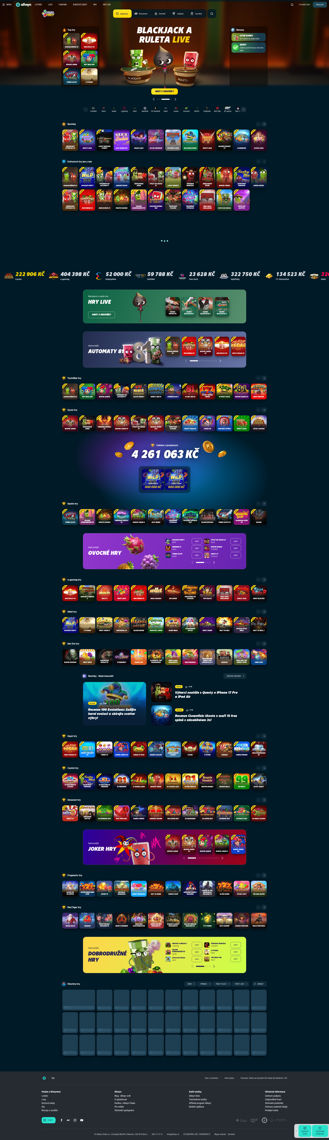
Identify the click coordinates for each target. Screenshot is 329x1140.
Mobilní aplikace (196, 1106)
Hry (95, 4)
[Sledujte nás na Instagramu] (75, 1120)
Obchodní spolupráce (124, 1110)
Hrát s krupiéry (101, 315)
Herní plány (229, 1078)
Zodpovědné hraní (273, 1099)
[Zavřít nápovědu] (296, 1131)
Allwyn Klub (194, 1095)
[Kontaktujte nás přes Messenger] (68, 1120)
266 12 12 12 (157, 1134)
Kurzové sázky (80, 4)
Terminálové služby (198, 1099)
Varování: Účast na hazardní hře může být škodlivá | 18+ (264, 1078)
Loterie (38, 4)
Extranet (231, 1134)
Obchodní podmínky (274, 1103)
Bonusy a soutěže (50, 1110)
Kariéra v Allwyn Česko (125, 1103)
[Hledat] (293, 4)
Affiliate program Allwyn (200, 1103)
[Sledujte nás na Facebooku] (61, 1120)
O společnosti (121, 1099)
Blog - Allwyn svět (123, 1095)
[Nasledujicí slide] (175, 99)
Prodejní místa (271, 1110)
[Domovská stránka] (44, 1078)
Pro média (119, 1106)
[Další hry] (264, 124)
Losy (50, 4)
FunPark (63, 4)
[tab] (157, 99)
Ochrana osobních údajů (276, 1106)
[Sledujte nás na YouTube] (82, 1120)
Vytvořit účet (304, 5)
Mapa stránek (220, 1134)
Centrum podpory (273, 1095)
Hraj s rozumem (211, 1078)
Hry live (107, 4)
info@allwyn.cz (173, 1134)
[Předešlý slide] (154, 99)
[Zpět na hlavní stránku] (24, 5)
